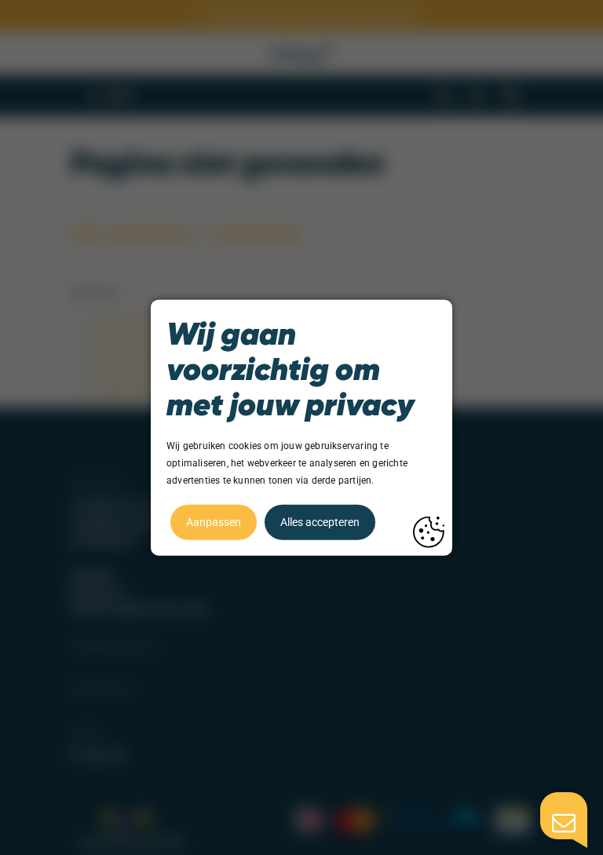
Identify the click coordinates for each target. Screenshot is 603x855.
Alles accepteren (320, 521)
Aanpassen (213, 521)
